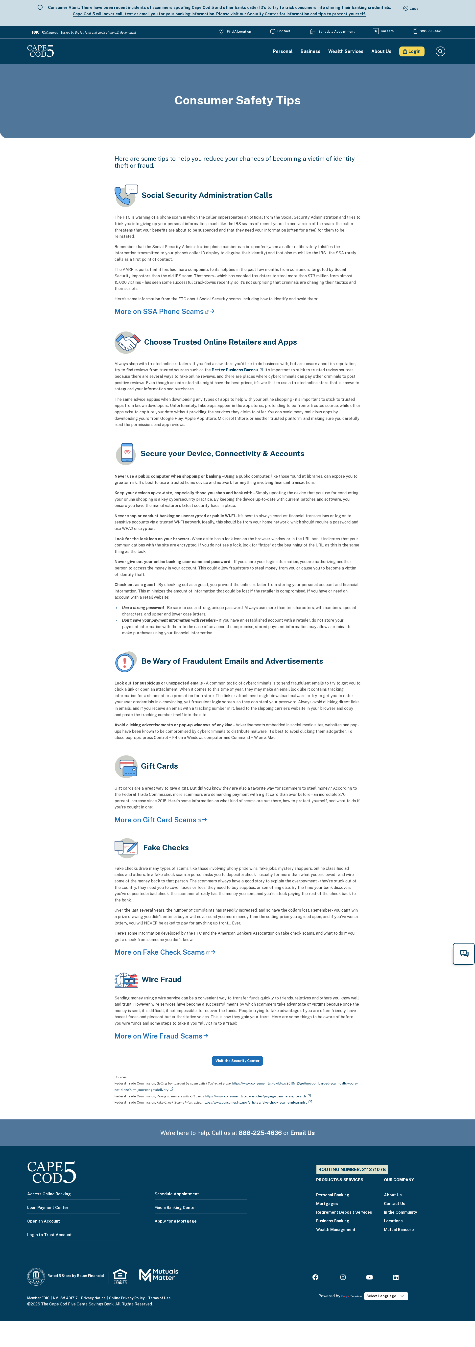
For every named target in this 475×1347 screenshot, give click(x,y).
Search (440, 51)
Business (310, 51)
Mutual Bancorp (399, 1230)
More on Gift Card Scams (155, 820)
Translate (356, 1296)
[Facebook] (316, 1278)
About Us (381, 51)
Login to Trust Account (49, 1234)
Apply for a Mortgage (176, 1221)
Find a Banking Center (175, 1207)
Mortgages (327, 1204)
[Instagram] (343, 1278)
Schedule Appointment (336, 31)
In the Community (400, 1212)
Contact (283, 31)
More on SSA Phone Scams (159, 311)
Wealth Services (345, 51)
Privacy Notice (93, 1298)
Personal (283, 51)
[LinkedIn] (396, 1278)
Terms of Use (159, 1298)
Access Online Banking (49, 1194)
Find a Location (239, 31)
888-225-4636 (432, 31)
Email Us (302, 1132)
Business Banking (332, 1221)
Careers (387, 31)
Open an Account (43, 1221)
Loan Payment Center (48, 1207)
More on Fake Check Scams (160, 952)
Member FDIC (38, 1298)
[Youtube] (369, 1278)
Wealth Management (336, 1230)
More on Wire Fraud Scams (159, 1036)
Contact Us (394, 1204)
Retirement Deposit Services (344, 1212)
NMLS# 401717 (65, 1298)
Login (414, 51)
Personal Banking (332, 1195)
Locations (393, 1221)
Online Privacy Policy (127, 1298)
